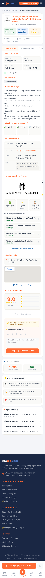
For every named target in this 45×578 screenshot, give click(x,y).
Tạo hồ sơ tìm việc (9, 490)
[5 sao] (25, 334)
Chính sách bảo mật (10, 546)
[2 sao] (12, 334)
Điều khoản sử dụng (14, 558)
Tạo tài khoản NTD (9, 516)
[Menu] (41, 3)
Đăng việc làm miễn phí (11, 512)
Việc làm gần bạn (9, 497)
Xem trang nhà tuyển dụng (21, 249)
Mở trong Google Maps (23, 285)
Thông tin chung (10, 48)
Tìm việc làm (7, 486)
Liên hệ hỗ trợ (7, 542)
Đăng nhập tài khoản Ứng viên (22, 351)
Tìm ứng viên (7, 524)
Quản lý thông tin (9, 494)
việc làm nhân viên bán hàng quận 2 (27, 167)
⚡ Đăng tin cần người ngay (13, 527)
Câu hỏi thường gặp (10, 538)
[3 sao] (16, 334)
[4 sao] (21, 334)
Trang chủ (14, 10)
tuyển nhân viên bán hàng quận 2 (27, 163)
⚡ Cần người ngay (9, 501)
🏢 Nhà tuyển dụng (27, 48)
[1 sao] (8, 334)
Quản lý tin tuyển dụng (11, 520)
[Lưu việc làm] (40, 566)
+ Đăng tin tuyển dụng (29, 3)
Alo (9, 3)
